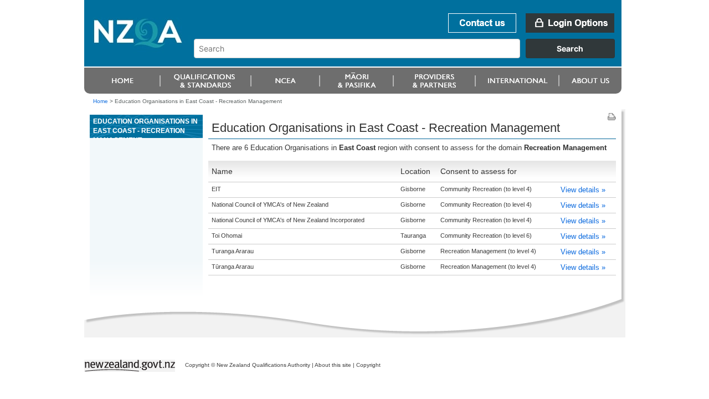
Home (100, 101)
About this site (333, 365)
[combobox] (410, 55)
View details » (583, 190)
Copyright (368, 365)
